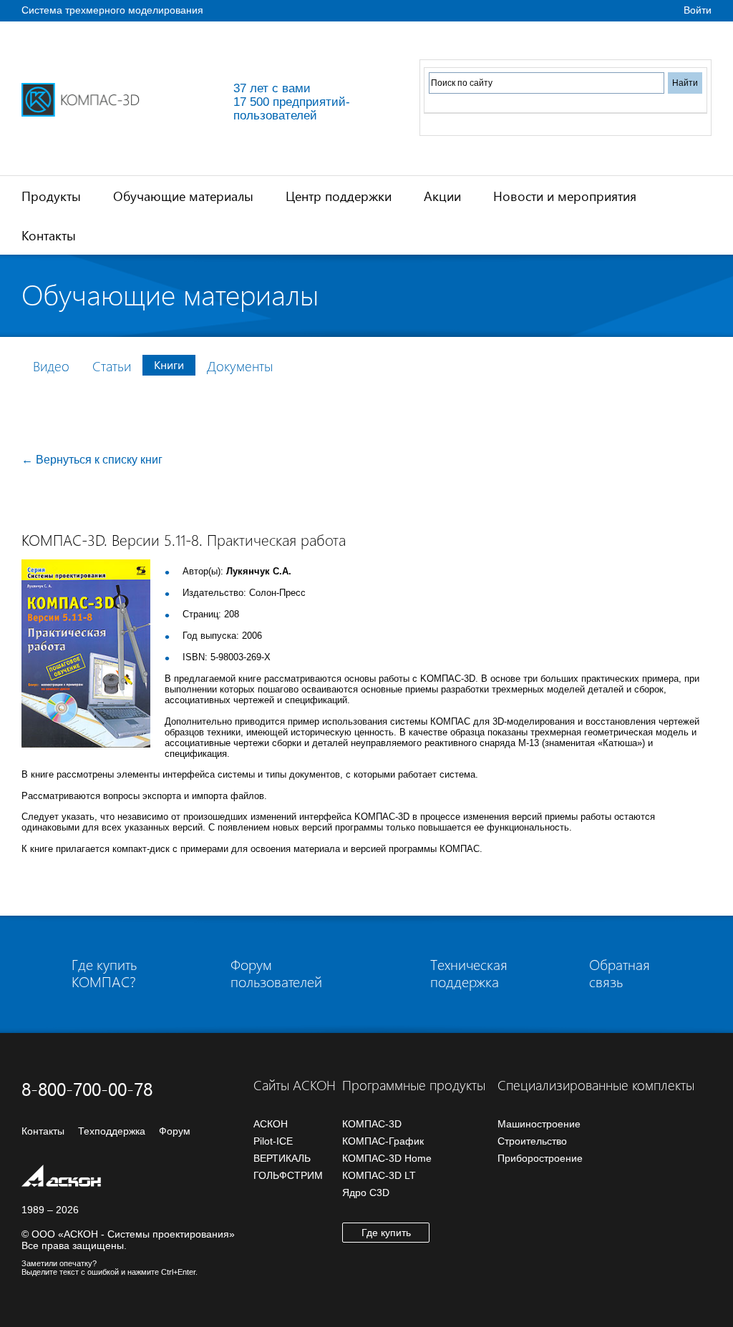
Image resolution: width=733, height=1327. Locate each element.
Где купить (386, 1232)
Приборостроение (540, 1158)
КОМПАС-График (383, 1141)
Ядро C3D (365, 1192)
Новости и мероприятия (564, 196)
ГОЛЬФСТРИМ (288, 1175)
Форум (174, 1131)
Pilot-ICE (273, 1141)
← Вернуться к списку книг (91, 460)
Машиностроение (539, 1124)
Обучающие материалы (183, 196)
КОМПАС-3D (372, 1124)
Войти (698, 10)
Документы (240, 366)
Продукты (51, 196)
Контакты (48, 235)
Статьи (111, 366)
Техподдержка (111, 1131)
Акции (442, 196)
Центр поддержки (339, 196)
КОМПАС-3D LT (379, 1175)
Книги (169, 364)
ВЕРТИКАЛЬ (282, 1158)
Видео (51, 366)
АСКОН (270, 1124)
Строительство (532, 1141)
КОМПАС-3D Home (387, 1158)
